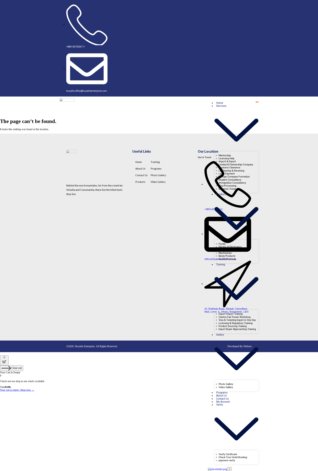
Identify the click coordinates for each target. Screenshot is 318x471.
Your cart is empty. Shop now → (17, 390)
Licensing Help (226, 158)
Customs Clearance (229, 167)
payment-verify (227, 460)
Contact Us (222, 398)
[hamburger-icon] (257, 101)
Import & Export (227, 161)
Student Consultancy (230, 179)
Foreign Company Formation (234, 176)
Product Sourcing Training (233, 326)
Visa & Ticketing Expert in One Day (237, 320)
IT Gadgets (225, 249)
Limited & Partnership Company (236, 164)
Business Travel (227, 188)
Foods (222, 243)
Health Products (227, 259)
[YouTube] (204, 322)
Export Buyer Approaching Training (237, 329)
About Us (221, 395)
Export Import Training (231, 313)
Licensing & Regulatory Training (236, 323)
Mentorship (225, 155)
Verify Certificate (228, 454)
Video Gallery (226, 387)
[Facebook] (207, 322)
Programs (222, 392)
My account (223, 401)
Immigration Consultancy (232, 182)
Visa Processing (227, 185)
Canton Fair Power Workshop (235, 317)
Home (219, 102)
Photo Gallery (226, 384)
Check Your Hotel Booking (233, 457)
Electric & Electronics (230, 246)
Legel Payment (227, 173)
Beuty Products (227, 255)
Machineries (225, 252)
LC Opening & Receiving (231, 170)
